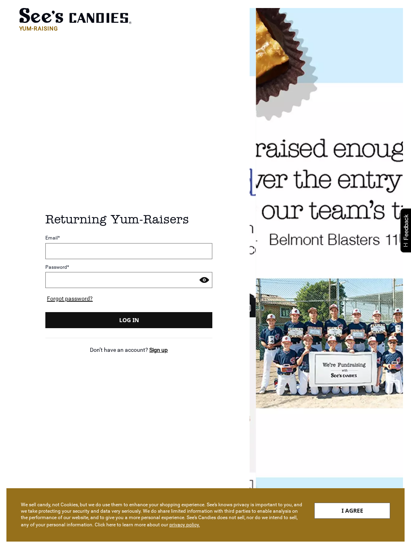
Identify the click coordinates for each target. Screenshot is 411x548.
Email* (52, 238)
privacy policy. (184, 525)
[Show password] (204, 280)
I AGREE (352, 510)
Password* (57, 267)
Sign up (158, 350)
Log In (129, 320)
